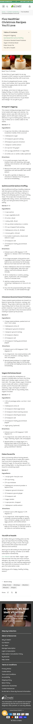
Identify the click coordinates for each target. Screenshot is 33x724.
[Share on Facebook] (8, 592)
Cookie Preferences (8, 688)
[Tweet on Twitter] (12, 592)
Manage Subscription (8, 648)
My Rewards (5, 657)
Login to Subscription (8, 651)
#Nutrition (25, 585)
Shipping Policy (7, 680)
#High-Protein (7, 585)
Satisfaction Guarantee (9, 686)
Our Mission (5, 643)
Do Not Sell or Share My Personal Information (16, 691)
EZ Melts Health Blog (13, 12)
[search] (7, 6)
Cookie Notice (6, 671)
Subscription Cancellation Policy (12, 654)
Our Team (5, 645)
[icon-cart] (29, 6)
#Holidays (17, 585)
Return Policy (6, 683)
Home (3, 12)
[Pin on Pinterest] (16, 592)
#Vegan (13, 587)
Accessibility (6, 677)
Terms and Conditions (9, 674)
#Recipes (6, 587)
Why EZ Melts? (6, 640)
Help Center (5, 659)
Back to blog (8, 581)
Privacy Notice (6, 669)
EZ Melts (19, 720)
